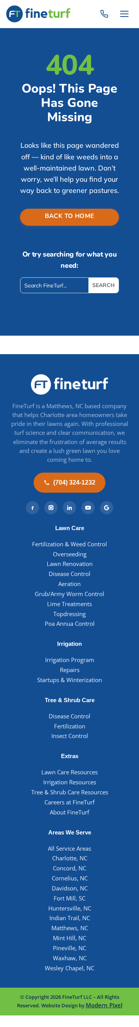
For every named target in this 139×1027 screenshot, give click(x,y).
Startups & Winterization (69, 680)
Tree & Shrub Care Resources (69, 792)
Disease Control (69, 574)
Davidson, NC (70, 888)
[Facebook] (32, 507)
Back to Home (70, 216)
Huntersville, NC (69, 908)
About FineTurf (69, 812)
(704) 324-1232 (74, 482)
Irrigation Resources (69, 782)
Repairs (70, 670)
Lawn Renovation (70, 564)
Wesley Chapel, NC (69, 968)
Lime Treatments (69, 604)
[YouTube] (88, 507)
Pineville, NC (69, 948)
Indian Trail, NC (69, 918)
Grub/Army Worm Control (69, 594)
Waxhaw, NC (69, 958)
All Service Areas (69, 848)
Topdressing (69, 614)
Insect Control (69, 736)
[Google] (106, 507)
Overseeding (69, 554)
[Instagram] (51, 507)
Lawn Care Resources (69, 772)
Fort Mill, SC (69, 898)
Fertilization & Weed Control (69, 544)
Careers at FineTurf (69, 802)
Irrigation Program (69, 660)
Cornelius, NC (70, 878)
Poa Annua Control (70, 623)
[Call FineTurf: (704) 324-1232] (104, 13)
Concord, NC (69, 868)
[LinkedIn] (69, 507)
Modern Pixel (104, 1005)
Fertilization (69, 726)
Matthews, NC (69, 928)
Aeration (69, 584)
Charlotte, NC (69, 858)
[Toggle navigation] (124, 13)
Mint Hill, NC (69, 938)
